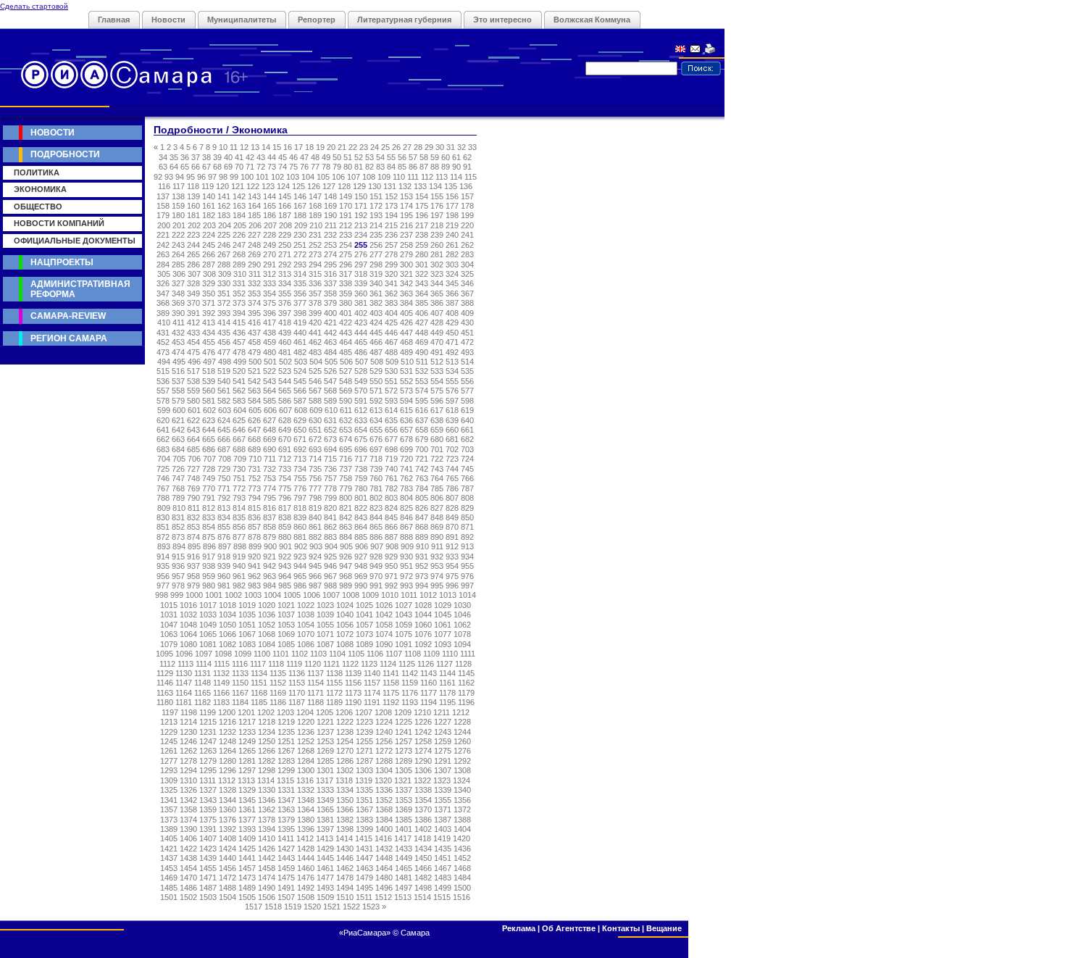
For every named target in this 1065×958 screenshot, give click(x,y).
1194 (428, 702)
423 (360, 322)
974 (436, 576)
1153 (296, 682)
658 (421, 429)
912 (452, 546)
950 (391, 566)
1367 (364, 809)
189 (315, 215)
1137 (315, 673)
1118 (276, 663)
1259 (442, 741)
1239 (364, 732)
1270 (345, 750)
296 (345, 264)
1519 (292, 906)
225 (223, 234)
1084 (266, 644)
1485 (169, 887)
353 (254, 293)
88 (434, 166)
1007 (331, 595)
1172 (334, 692)
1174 (372, 692)
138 (178, 196)
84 (391, 166)
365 (436, 293)
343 (421, 283)
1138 (334, 673)
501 (270, 361)
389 (163, 313)
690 (269, 449)
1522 (351, 906)
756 (315, 478)
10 (223, 147)
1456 (227, 868)
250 (284, 245)
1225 (403, 721)
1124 (388, 663)
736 (330, 469)
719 (391, 458)
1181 (183, 702)
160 (193, 205)
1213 (169, 721)
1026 (384, 605)
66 (195, 166)
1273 (403, 750)
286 (193, 264)
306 (178, 274)
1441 (247, 858)
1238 (345, 732)
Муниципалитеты (241, 19)
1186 (278, 702)
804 (406, 497)
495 (178, 361)
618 (452, 410)
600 (178, 410)
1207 (363, 712)
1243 (442, 732)
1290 (423, 761)
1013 (447, 595)
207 (270, 225)
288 (223, 264)
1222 (345, 721)
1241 (403, 732)
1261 (169, 750)
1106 (375, 653)
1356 (462, 800)
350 (208, 293)
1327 (208, 790)
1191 (372, 702)
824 (391, 508)
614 (391, 410)
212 (345, 225)
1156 (353, 682)
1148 (202, 682)
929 (391, 556)
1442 (266, 858)
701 (436, 449)
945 (315, 566)
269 (254, 254)
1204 (305, 712)
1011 (409, 595)
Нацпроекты (61, 262)
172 (376, 205)
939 (223, 566)
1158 (391, 682)
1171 (315, 692)
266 (208, 254)
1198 (188, 712)
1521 (332, 906)
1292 (462, 761)
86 (413, 166)
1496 (384, 887)
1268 (305, 750)
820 (330, 508)
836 (254, 517)
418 (284, 322)
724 (467, 458)
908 (391, 546)
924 (315, 556)
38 (206, 157)
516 (178, 371)
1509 (325, 897)
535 (467, 371)
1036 (266, 614)
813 (223, 508)
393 (223, 313)
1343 (208, 800)
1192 (391, 702)
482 (299, 352)
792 (223, 497)
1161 (447, 682)
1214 (188, 721)
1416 (383, 838)
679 (421, 439)
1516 (461, 897)
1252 (305, 741)
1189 (334, 702)
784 (421, 488)
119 (207, 186)
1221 (325, 721)
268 (239, 254)
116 (164, 186)
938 (208, 566)
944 (299, 566)
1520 (312, 906)
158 (163, 205)
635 (391, 420)
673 (330, 439)
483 (315, 352)
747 (178, 478)
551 (391, 381)
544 (284, 381)
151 (376, 196)
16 (287, 147)
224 (208, 234)
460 (284, 342)
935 (163, 566)
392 (208, 313)
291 (269, 264)
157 (467, 196)
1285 (325, 761)
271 (284, 254)
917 (208, 556)
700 (421, 449)
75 (293, 166)
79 (337, 166)
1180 (164, 702)
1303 (364, 770)
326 (163, 283)
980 (208, 585)
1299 (286, 770)
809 (163, 508)
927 (360, 556)
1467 (442, 868)
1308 (462, 770)
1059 (403, 624)
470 (436, 342)
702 (452, 449)
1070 (305, 634)
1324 (461, 780)
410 (163, 322)
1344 (227, 800)
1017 (208, 605)
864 (360, 526)
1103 (318, 653)
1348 (305, 800)
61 (456, 157)
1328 (227, 790)
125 (298, 186)
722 (436, 458)
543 (269, 381)
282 (452, 254)
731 (254, 469)
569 (345, 390)
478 (239, 352)
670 (284, 439)
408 (452, 313)
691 (284, 449)
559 (193, 390)
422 (345, 322)
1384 (384, 819)
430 (467, 322)
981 (223, 585)
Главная (114, 19)
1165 (202, 692)
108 (368, 176)
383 (391, 303)
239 (436, 234)
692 (299, 449)
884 (345, 537)
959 (208, 576)
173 (391, 205)
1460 (305, 868)
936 (178, 566)
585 (269, 400)
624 (223, 420)
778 (330, 488)
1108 (412, 653)
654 (360, 429)
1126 (425, 663)
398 (299, 313)
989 (345, 585)
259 (421, 245)
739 (376, 469)
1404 (462, 829)
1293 (169, 770)
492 (452, 352)
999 (176, 595)
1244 (462, 732)
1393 (247, 829)
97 (212, 176)
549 (360, 381)
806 (436, 497)
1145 (466, 673)
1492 (305, 887)
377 (299, 303)
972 (406, 576)
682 (467, 439)
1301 (325, 770)
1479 (364, 877)
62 (467, 157)
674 (345, 439)
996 (452, 585)
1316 (305, 780)
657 (406, 429)
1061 (442, 624)
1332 (305, 790)
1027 (403, 605)
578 (163, 400)
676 (376, 439)
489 (406, 352)
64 (174, 166)
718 (376, 458)
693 (315, 449)
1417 (403, 838)
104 (307, 176)
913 (467, 546)
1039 (325, 614)
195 (406, 215)
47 (304, 157)
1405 (169, 838)
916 (193, 556)
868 (421, 526)
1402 (423, 829)
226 (239, 234)
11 (234, 147)
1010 (389, 595)
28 (418, 147)
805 (421, 497)
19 (320, 147)
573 (406, 390)
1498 (423, 887)
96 (201, 176)
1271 (364, 750)
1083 (247, 644)
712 (284, 458)
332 (254, 283)
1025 (364, 605)
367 (467, 293)
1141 (391, 673)
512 (436, 361)
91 (467, 166)
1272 (384, 750)
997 (467, 585)
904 (331, 546)
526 (330, 371)
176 (436, 205)
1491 (286, 887)
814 (239, 508)
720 (406, 458)
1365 (325, 809)
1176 (409, 692)
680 (436, 439)
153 (406, 196)
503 (300, 361)
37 (195, 157)
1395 (286, 829)
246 (223, 245)
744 (452, 469)
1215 (208, 721)
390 (178, 313)
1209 (403, 712)
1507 (286, 897)
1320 (383, 780)
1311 (207, 780)
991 (376, 585)
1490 (266, 887)
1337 (403, 790)
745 (467, 469)
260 (436, 245)
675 (360, 439)
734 (299, 469)
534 (452, 371)
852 (178, 526)
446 (391, 332)
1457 (247, 868)
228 (269, 234)
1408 (227, 838)
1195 (447, 702)
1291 (442, 761)
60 (445, 157)
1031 (169, 614)
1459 (286, 868)
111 (413, 176)
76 (304, 166)
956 (163, 576)
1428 (305, 848)
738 (360, 469)
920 (254, 556)
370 (193, 303)
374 (254, 303)
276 (360, 254)
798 (315, 497)
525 (315, 371)
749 (208, 478)
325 (467, 274)
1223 (364, 721)
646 (239, 429)
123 (268, 186)
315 (315, 274)
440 (299, 332)
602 (209, 410)
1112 (167, 663)
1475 (286, 877)
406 (421, 313)
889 (421, 537)
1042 (384, 614)
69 (228, 166)
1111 (467, 653)
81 (358, 166)
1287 (364, 761)
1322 (422, 780)
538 (193, 381)
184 (239, 215)
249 (269, 245)
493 (467, 352)
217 (421, 225)
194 (391, 215)
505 (331, 361)
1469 (169, 877)
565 (284, 390)
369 (178, 303)
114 (456, 176)
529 (376, 371)
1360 (227, 809)
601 (194, 410)
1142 (409, 673)
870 (452, 526)
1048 (188, 624)
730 (239, 469)
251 (299, 245)
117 (178, 186)
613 (376, 410)
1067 (247, 634)
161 (208, 205)
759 (360, 478)
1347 (286, 800)
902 (300, 546)
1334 (345, 790)
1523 (371, 906)
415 (239, 322)
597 (452, 400)
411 (178, 322)
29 (429, 147)
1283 (286, 761)
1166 (221, 692)
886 (376, 537)
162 (223, 205)
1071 (325, 634)
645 (223, 429)
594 (406, 400)
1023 (325, 605)
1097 (203, 653)
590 (345, 400)
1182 (202, 702)
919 (239, 556)
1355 (442, 800)
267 (223, 254)
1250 (266, 741)
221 (163, 234)
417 (269, 322)
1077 (442, 634)
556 (467, 381)
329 (208, 283)
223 (193, 234)
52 (358, 157)
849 (452, 517)
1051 (247, 624)
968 (345, 576)
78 (326, 166)
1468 (462, 868)
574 (421, 390)
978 (178, 585)
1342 (188, 800)
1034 (227, 614)
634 (376, 420)
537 (178, 381)
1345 (247, 800)
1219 (286, 721)
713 (299, 458)
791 (208, 497)
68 (217, 166)
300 (406, 264)
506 (346, 361)
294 (315, 264)
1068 (266, 634)
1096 (184, 653)
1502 (188, 897)
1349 (325, 800)
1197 (170, 712)
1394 (266, 829)
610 (331, 410)
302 (436, 264)
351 (223, 293)
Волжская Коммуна (592, 19)
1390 (188, 829)
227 (254, 234)
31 (450, 147)
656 (391, 429)
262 (467, 245)
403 (376, 313)
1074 (384, 634)
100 (247, 176)
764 (436, 478)
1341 (169, 800)
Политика (36, 172)
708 (224, 458)
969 (360, 576)
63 (163, 166)
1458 (266, 868)
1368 (384, 809)
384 (406, 303)
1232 (227, 732)
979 (193, 585)
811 (194, 508)
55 (391, 157)
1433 (403, 848)
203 (209, 225)
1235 (286, 732)
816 (269, 508)
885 (360, 537)
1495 (364, 887)
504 (315, 361)
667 (239, 439)
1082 (227, 644)
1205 (324, 712)
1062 (462, 624)
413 (208, 322)
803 (391, 497)
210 (315, 225)
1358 (188, 809)
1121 (331, 663)
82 (369, 166)
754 (284, 478)
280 (421, 254)
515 (163, 371)
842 (345, 517)
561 (223, 390)
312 (269, 274)
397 (284, 313)
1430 (345, 848)
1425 (247, 848)
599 (163, 410)
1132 (221, 673)
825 (406, 508)
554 (436, 381)
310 (239, 274)
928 (376, 556)
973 (421, 576)
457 (239, 342)
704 (163, 458)
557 (163, 390)
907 (376, 546)
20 (331, 147)
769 (193, 488)
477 (223, 352)
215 (391, 225)
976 (467, 576)
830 (163, 517)
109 (383, 176)
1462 (345, 868)
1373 (169, 819)
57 (413, 157)
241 (467, 234)
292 (284, 264)
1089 (364, 644)
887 (391, 537)
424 (376, 322)
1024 (345, 605)
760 (376, 478)
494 (163, 361)
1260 (462, 741)
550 (376, 381)
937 (193, 566)
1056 (345, 624)
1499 (442, 887)
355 (284, 293)
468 (406, 342)
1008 (350, 595)
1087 (325, 644)
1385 (403, 819)
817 (284, 508)
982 (239, 585)
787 (467, 488)
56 (402, 157)
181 (193, 215)
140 (208, 196)
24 (374, 147)
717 (360, 458)
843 (360, 517)
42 (250, 157)
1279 (208, 761)
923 (299, 556)
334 (284, 283)
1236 (305, 732)
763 (421, 478)
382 (376, 303)
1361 (247, 809)
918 (223, 556)
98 (223, 176)
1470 (188, 877)
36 (184, 157)
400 (330, 313)
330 (223, 283)
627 (269, 420)
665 (208, 439)
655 (376, 429)
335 (299, 283)
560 (208, 390)
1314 (266, 780)
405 (406, 313)
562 (239, 390)
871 (467, 526)
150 (360, 196)
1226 (423, 721)
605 (255, 410)
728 (208, 469)
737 (345, 469)
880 (284, 537)
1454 (188, 868)
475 (193, 352)
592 (376, 400)
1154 (315, 682)
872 (163, 537)
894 (178, 546)
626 (254, 420)
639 (452, 420)
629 (299, 420)
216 (406, 225)
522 (269, 371)
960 (223, 576)
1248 (227, 741)
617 (436, 410)
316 (330, 274)
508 (376, 361)
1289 (403, 761)
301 (421, 264)
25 (385, 147)
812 (208, 508)
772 (239, 488)
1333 (325, 790)
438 (269, 332)
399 (315, 313)
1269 (325, 750)
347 (163, 293)
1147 (183, 682)
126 (313, 186)
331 (239, 283)
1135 (278, 673)
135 (450, 186)
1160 (428, 682)
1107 (393, 653)
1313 (246, 780)
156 (452, 196)
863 (345, 526)
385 (421, 303)
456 (223, 342)
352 (239, 293)
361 (376, 293)
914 (163, 556)
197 (436, 215)
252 (315, 245)
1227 (442, 721)
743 (436, 469)
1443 (286, 858)
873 (178, 537)
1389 (169, 829)
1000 (194, 595)
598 (467, 400)
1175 (391, 692)
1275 (442, 750)
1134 (259, 673)
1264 (227, 750)
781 (376, 488)
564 (269, 390)
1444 (305, 858)
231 (315, 234)
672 (315, 439)
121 (237, 186)
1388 (462, 819)
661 (467, 429)
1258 (423, 741)
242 (163, 245)
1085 (286, 644)
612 (360, 410)
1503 (208, 897)
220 (467, 225)
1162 (466, 682)
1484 (462, 877)
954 (452, 566)
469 (421, 342)
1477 (325, 877)
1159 (409, 682)
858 (269, 526)
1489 (247, 887)
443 (345, 332)
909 (407, 546)
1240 (384, 732)
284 (163, 264)
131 (389, 186)
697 (376, 449)
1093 (442, 644)
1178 (447, 692)
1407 (208, 838)
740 (391, 469)
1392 (227, 829)
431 (163, 332)
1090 (384, 644)
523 (284, 371)
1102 (299, 653)
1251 (286, 741)
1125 (406, 663)
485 (345, 352)
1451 (442, 858)
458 (254, 342)
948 (360, 566)
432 (178, 332)
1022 (305, 605)
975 (452, 576)
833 (208, 517)
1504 (227, 897)
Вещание (664, 928)
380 (345, 303)
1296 (227, 770)
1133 (240, 673)
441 (315, 332)
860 (299, 526)
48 (315, 157)
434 (208, 332)
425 (391, 322)
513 (452, 361)
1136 (296, 673)
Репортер (316, 19)
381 (360, 303)
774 (269, 488)
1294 (188, 770)
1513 (403, 897)
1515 (442, 897)
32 (461, 147)
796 (284, 497)
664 (193, 439)
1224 (384, 721)
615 (406, 410)
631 (330, 420)
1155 (334, 682)
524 (299, 371)
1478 (345, 877)
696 (360, 449)
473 (163, 352)
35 (174, 157)
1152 (278, 682)
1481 (403, 877)
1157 (372, 682)
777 (315, 488)
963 (269, 576)
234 (360, 234)
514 (467, 361)
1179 (466, 692)
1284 (305, 761)
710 (255, 458)
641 (163, 429)
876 (223, 537)
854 (208, 526)
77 (315, 166)
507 (361, 361)
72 (260, 166)
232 (330, 234)
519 (223, 371)
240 (452, 234)
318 (360, 274)
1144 (447, 673)
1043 (403, 614)
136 (465, 186)
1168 (259, 692)
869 (436, 526)
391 (193, 313)
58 (423, 157)
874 (193, 537)
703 (467, 449)
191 (345, 215)
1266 (266, 750)
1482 (423, 877)
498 (224, 361)
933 (452, 556)
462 (315, 342)
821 (345, 508)
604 (239, 410)
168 (315, 205)
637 (421, 420)
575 (436, 390)
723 (452, 458)
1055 (325, 624)
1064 (188, 634)
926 (345, 556)
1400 (384, 829)
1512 (383, 897)
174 (406, 205)
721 (421, 458)
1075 (403, 634)
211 (331, 225)
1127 (444, 663)
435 (223, 332)
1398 (345, 829)
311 (254, 274)
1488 (227, 887)
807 (452, 497)
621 (178, 420)
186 (269, 215)
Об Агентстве (569, 928)
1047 (169, 624)
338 (345, 283)
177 (452, 205)
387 (452, 303)
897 (224, 546)
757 (330, 478)
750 (223, 478)
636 (406, 420)
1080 (188, 644)
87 (423, 166)
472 (467, 342)
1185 (259, 702)
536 (163, 381)
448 (421, 332)
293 (299, 264)
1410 (266, 838)
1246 (188, 741)
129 (359, 186)
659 (436, 429)
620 (163, 420)
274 (330, 254)
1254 (345, 741)
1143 (428, 673)
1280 (227, 761)
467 (391, 342)
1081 (208, 644)
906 (361, 546)
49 (326, 157)
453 (178, 342)
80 (347, 166)
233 (345, 234)
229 (284, 234)
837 (269, 517)
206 (255, 225)
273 (315, 254)
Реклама (518, 928)
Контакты (621, 928)
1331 (286, 790)
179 (163, 215)
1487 (208, 887)
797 (299, 497)
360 (360, 293)
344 (436, 283)
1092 (423, 644)
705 (178, 458)
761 (391, 478)
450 (452, 332)
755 (299, 478)
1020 (266, 605)
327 (178, 283)
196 (421, 215)
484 (330, 352)
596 (436, 400)
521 (254, 371)
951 (406, 566)
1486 (188, 887)
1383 (364, 819)
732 (269, 469)
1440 (227, 858)
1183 (221, 702)
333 (269, 283)
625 (239, 420)
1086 (305, 644)
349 (193, 293)
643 (193, 429)
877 (239, 537)
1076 (423, 634)
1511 (364, 897)
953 (436, 566)
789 (178, 497)
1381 (325, 819)
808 (467, 497)
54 (380, 157)
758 (345, 478)
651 (315, 429)
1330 (266, 790)
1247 (208, 741)
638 (436, 420)
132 (405, 186)
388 (467, 303)
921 (269, 556)
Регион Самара (68, 338)
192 (360, 215)
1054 (305, 624)
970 (376, 576)
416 (254, 322)
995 (436, 585)
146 (299, 196)
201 (178, 225)
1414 (344, 838)
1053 (286, 624)
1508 (305, 897)
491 (436, 352)
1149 (221, 682)
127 (328, 186)
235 (376, 234)
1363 (286, 809)
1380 (305, 819)
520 (239, 371)
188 (299, 215)
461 (299, 342)
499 (239, 361)
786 (452, 488)
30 (439, 147)
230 (299, 234)
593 (391, 400)
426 (406, 322)
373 (239, 303)
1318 (344, 780)
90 (456, 166)
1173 (353, 692)
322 (421, 274)
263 (163, 254)
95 (190, 176)
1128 (463, 663)
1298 (266, 770)
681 (452, 439)
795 (269, 497)
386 (436, 303)
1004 (272, 595)
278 (391, 254)
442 (330, 332)
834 (223, 517)
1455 (208, 868)
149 (345, 196)
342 (406, 283)
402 (360, 313)
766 (467, 478)
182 (208, 215)
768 (178, 488)
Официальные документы (74, 240)
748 (193, 478)
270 (269, 254)
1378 (266, 819)
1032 (188, 614)
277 (376, 254)
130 (374, 186)
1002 (233, 595)
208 (285, 225)
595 (421, 400)
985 (284, 585)
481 (284, 352)
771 (223, 488)
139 (193, 196)
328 (193, 283)
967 (330, 576)
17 (298, 147)
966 (315, 576)
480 (269, 352)
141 (223, 196)
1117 (258, 663)
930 (406, 556)
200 (163, 225)
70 (239, 166)
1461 (325, 868)
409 (467, 313)
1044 (423, 614)
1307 (442, 770)
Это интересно (502, 19)
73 (271, 166)
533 (436, 371)
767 (163, 488)
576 (452, 390)
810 (178, 508)
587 (299, 400)
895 (194, 546)
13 (255, 147)
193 (376, 215)
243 (178, 245)
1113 (185, 663)
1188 (315, 702)
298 (376, 264)
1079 (169, 644)
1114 (204, 663)
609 (315, 410)
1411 (285, 838)
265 (193, 254)
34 (163, 157)
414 (223, 322)
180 (178, 215)
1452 (462, 858)
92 (158, 176)
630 (315, 420)
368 (163, 303)
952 (421, 566)
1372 (462, 809)
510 (407, 361)
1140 (372, 673)
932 (436, 556)
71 (250, 166)
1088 (345, 644)
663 (178, 439)
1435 (442, 848)
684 (178, 449)
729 (223, 469)
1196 (466, 702)
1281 (247, 761)
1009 (370, 595)
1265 (247, 750)
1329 (247, 790)
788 (163, 497)
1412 (305, 838)
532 (421, 371)
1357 (169, 809)
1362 (266, 809)
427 (421, 322)
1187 (296, 702)
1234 (266, 732)
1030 (462, 605)
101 (262, 176)
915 (178, 556)
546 (315, 381)
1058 (384, 624)
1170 (296, 692)
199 (467, 215)
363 (406, 293)
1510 (345, 897)
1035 (247, 614)
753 (269, 478)
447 (406, 332)
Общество (38, 206)
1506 (266, 897)
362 (391, 293)
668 (254, 439)
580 (193, 400)
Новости (168, 19)
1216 (227, 721)
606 (270, 410)
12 (244, 147)
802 (376, 497)
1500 (462, 887)
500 (255, 361)
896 (209, 546)
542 (254, 381)
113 (441, 176)
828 (452, 508)
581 (208, 400)
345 (452, 283)
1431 (364, 848)
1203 (285, 712)
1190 (353, 702)
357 (315, 293)
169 (330, 205)
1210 (422, 712)
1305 (403, 770)
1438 (188, 858)
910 (422, 546)
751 (239, 478)
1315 (285, 780)
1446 (345, 858)
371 (208, 303)
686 (208, 449)
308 (209, 274)
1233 (247, 732)
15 (276, 147)
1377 (247, 819)
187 (284, 215)
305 (163, 274)
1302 (345, 770)
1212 (460, 712)
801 (360, 497)
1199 (207, 712)
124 (283, 186)
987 (315, 585)
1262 (188, 750)
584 (254, 400)
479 (254, 352)
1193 (409, 702)
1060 (423, 624)
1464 (384, 868)
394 (239, 313)
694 (330, 449)
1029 (442, 605)
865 (376, 526)
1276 (462, 750)
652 (330, 429)
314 (299, 274)
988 (330, 585)
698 (391, 449)
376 (284, 303)
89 (445, 166)
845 (391, 517)
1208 (383, 712)
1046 (462, 614)
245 (208, 245)
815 (254, 508)
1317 (324, 780)
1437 (169, 858)
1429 (325, 848)
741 (406, 469)
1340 (462, 790)
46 (293, 157)
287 (208, 264)
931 (421, 556)
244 (193, 245)
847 (421, 517)
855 (223, 526)
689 (254, 449)
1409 (247, 838)
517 (193, 371)
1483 (442, 877)
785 (436, 488)
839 (299, 517)
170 (345, 205)
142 (239, 196)
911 (437, 546)
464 (345, 342)
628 (284, 420)
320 (391, 274)
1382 (345, 819)
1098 (223, 653)
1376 (227, 819)
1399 (364, 829)
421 (330, 322)
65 (184, 166)
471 (452, 342)
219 (452, 225)
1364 (305, 809)
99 (234, 176)
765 (452, 478)
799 (330, 497)
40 (228, 157)
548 (345, 381)
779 (345, 488)
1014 (467, 595)
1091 (403, 644)
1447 (364, 858)
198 (452, 215)
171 (360, 205)
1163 (164, 692)
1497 (403, 887)
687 (223, 449)
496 (194, 361)
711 (270, 458)
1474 (266, 877)
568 (330, 390)
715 (330, 458)
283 (467, 254)
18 (309, 147)
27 (407, 147)
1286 (345, 761)
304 (467, 264)
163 (239, 205)
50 (337, 157)
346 (467, 283)
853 (193, 526)
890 (436, 537)
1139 (353, 673)
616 (421, 410)
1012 (428, 595)
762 (406, 478)
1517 (253, 906)
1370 (423, 809)
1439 (208, 858)
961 (239, 576)
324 (452, 274)
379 (330, 303)
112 (427, 176)
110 (399, 176)
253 (330, 245)
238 (421, 234)
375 (269, 303)
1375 (208, 819)
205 (239, 225)
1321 (403, 780)
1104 (337, 653)
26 (396, 147)
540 (223, 381)
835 (239, 517)
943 (284, 566)
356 (299, 293)
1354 (423, 800)
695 (345, 449)
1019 (247, 605)
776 (299, 488)
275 (345, 254)
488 (391, 352)
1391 (208, 829)
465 (360, 342)
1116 (240, 663)
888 (406, 537)
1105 (356, 653)
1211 (441, 712)
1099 (242, 653)
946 (330, 566)
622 (193, 420)
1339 (442, 790)
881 (299, 537)
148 (330, 196)
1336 (384, 790)
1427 (286, 848)
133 (420, 186)
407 (436, 313)
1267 (286, 750)
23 (363, 147)
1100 (262, 653)
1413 (324, 838)
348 (178, 293)
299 (391, 264)
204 (224, 225)
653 (345, 429)
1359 (208, 809)
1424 (227, 848)
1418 (422, 838)
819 (315, 508)
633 (360, 420)
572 (391, 390)
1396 (305, 829)
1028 (423, 605)
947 (345, 566)
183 (223, 215)
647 (254, 429)
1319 (363, 780)
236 (391, 234)
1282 (266, 761)
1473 (247, 877)
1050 (227, 624)
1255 (364, 741)
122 (252, 186)
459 (269, 342)
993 (406, 585)
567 (315, 390)
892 (467, 537)
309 (224, 274)
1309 (169, 780)
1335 (364, 790)
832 (193, 517)
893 (163, 546)
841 (330, 517)
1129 (164, 673)
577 (467, 390)
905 (346, 546)
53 (369, 157)
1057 (364, 624)
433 (193, 332)
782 (391, 488)
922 (284, 556)
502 (285, 361)
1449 (403, 858)
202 (194, 225)
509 (391, 361)
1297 (247, 770)
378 (315, 303)
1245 (169, 741)
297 (360, 264)
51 (347, 157)
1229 (169, 732)
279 (406, 254)
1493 (325, 887)
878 (254, 537)
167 (299, 205)
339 (360, 283)
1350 (345, 800)
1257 (403, 741)
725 (163, 469)
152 (391, 196)
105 (323, 176)
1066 (227, 634)
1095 (164, 653)
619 (467, 410)
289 (239, 264)
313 (284, 274)
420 (315, 322)
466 (376, 342)
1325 (169, 790)
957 (178, 576)
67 (206, 166)
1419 (442, 838)
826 (421, 508)
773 (254, 488)
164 (254, 205)
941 (254, 566)
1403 (442, 829)
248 (254, 245)
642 (178, 429)
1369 (403, 809)
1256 (384, 741)
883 (330, 537)
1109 (431, 653)
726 (178, 469)
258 (406, 245)
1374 (188, 819)
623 (208, 420)
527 (345, 371)
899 (255, 546)
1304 (384, 770)
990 (360, 585)
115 (470, 176)
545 (299, 381)
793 (239, 497)
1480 (384, 877)
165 (269, 205)
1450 (423, 858)
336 (315, 283)
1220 (305, 721)
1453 (169, 868)
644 (208, 429)
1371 (442, 809)
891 (452, 537)
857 (254, 526)
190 (330, 215)
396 (269, 313)
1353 (403, 800)
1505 (247, 897)
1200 (226, 712)
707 (209, 458)
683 (163, 449)
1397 (325, 829)
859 (284, 526)
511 (422, 361)
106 (338, 176)
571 (376, 390)
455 (208, 342)
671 (299, 439)
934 (467, 556)
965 (299, 576)
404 (391, 313)
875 (208, 537)
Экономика (40, 189)
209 (300, 225)
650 (299, 429)
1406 (188, 838)
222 (178, 234)
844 (376, 517)
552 (406, 381)
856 (239, 526)
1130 (183, 673)
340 (376, 283)
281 (436, 254)
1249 (247, 741)
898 (239, 546)
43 (260, 157)
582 (223, 400)
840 (315, 517)
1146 (164, 682)
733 (284, 469)
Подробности (65, 154)
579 (178, 400)
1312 (226, 780)
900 (270, 546)
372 (223, 303)
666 (223, 439)
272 (299, 254)
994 (421, 585)
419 (299, 322)
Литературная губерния (404, 19)
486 (360, 352)
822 (360, 508)
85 (402, 166)
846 (406, 517)
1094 (462, 644)
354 (269, 293)
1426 (266, 848)
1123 (369, 663)
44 (271, 157)
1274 (423, 750)
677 (391, 439)
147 (315, 196)
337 (330, 283)
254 (345, 245)
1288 (384, 761)
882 (315, 537)
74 (282, 166)
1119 (294, 663)
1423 (208, 848)
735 (315, 469)
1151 (259, 682)
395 (254, 313)
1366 (345, 809)
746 (163, 478)
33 (472, 147)
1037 (286, 614)
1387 (442, 819)
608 (300, 410)
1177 (428, 692)
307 (194, 274)
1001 (213, 595)
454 (193, 342)
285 (178, 264)
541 (239, 381)
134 (435, 186)
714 (315, 458)
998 (161, 595)
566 (299, 390)
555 (452, 381)
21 (342, 147)
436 (239, 332)
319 (376, 274)
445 (376, 332)
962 (254, 576)
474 (178, 352)
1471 (208, 877)
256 (376, 245)
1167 (240, 692)
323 (436, 274)
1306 (423, 770)
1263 (208, 750)
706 (194, 458)
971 (391, 576)
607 (285, 410)
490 (421, 352)
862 (330, 526)
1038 (305, 614)
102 (277, 176)
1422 (188, 848)
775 (284, 488)
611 (346, 410)
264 (178, 254)
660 (452, 429)
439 (284, 332)
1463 (364, 868)
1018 (227, 605)
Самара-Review (68, 316)
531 (406, 371)
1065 (208, 634)
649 (284, 429)
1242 (423, 732)
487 (376, 352)
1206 (344, 712)
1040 (345, 614)
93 (168, 176)
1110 (450, 653)
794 (254, 497)
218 (436, 225)
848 (436, 517)
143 (254, 196)
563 (254, 390)
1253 (325, 741)
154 (421, 196)
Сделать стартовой (34, 6)
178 (467, 205)
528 (360, 371)
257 (391, 245)
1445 (325, 858)
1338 (423, 790)
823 (376, 508)
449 (436, 332)
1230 (188, 732)
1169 (278, 692)
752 (254, 478)
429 (452, 322)
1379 (286, 819)
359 (345, 293)
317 (345, 274)
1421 (169, 848)
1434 (423, 848)
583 (239, 400)
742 (421, 469)
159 (178, 205)
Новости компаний (59, 223)
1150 (240, 682)
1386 (423, 819)
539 (208, 381)
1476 (305, 877)
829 (467, 508)
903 (315, 546)
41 (239, 157)
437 (254, 332)
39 (217, 157)
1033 (208, 614)
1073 (364, 634)
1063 (169, 634)
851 (163, 526)
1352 (384, 800)
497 (209, 361)
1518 (273, 906)
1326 (188, 790)
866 (391, 526)
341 (391, 283)
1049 (208, 624)
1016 (188, 605)
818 (299, 508)
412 (193, 322)
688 (239, 449)
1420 (461, 838)
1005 (292, 595)
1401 (403, 829)
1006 (311, 595)
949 (376, 566)
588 (315, 400)
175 (421, 205)
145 (284, 196)
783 (406, 488)
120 (222, 186)
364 (421, 293)
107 (353, 176)
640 (467, 420)
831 (178, 517)
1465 (403, 868)
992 (391, 585)
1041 (364, 614)
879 (269, 537)
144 (269, 196)
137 (163, 196)
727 (193, 469)
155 (436, 196)
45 (282, 157)
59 (434, 157)
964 (284, 576)
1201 (246, 712)
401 (345, 313)
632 (345, 420)
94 (179, 176)
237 (406, 234)
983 (254, 585)
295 (330, 264)
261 (452, 245)
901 (285, 546)
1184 (240, 702)
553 (421, 381)
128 (344, 186)
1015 (169, 605)
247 (239, 245)
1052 (266, 624)
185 (254, 215)
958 (193, 576)
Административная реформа (80, 289)
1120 (312, 663)
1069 (286, 634)
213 (360, 225)
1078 (462, 634)
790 (193, 497)
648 (269, 429)
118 (193, 186)
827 (436, 508)
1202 (266, 712)
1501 (169, 897)
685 (193, 449)
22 (352, 147)
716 (345, 458)
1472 (227, 877)
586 (284, 400)
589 (330, 400)
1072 (345, 634)
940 (239, 566)
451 (467, 332)
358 (330, 293)
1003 (253, 595)
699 (406, 449)
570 (360, 390)
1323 (442, 780)
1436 (462, 848)
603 (224, 410)
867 (406, 526)
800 (345, 497)
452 (163, 342)
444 (360, 332)
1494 (345, 887)
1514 (422, 897)
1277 (169, 761)
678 (406, 439)
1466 (423, 868)
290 (254, 264)
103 (292, 176)
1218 (266, 721)
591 (360, 400)
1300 (305, 770)
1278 (188, 761)
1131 (202, 673)
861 (315, 526)
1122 (350, 663)
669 (269, 439)
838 (284, 517)
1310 (188, 780)
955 (467, 566)
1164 (183, 692)
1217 (247, 721)
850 (467, 517)
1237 (325, 732)
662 (163, 439)
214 (376, 225)
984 (269, 585)
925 (330, 556)
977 (163, 585)
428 (436, 322)
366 (452, 293)
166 (284, 205)
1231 (208, 732)
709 (239, 458)
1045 (442, 614)
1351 (364, 800)
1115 (222, 663)
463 (330, 342)
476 (208, 352)
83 (380, 166)
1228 (462, 721)
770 (208, 488)
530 (391, 371)
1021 (286, 605)
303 (452, 264)
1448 (384, 858)
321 (406, 274)
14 (266, 147)
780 (360, 488)
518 (208, 371)
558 (178, 390)
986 (299, 585)
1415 (363, 838)
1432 (384, 848)
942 (269, 566)
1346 (266, 800)
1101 (280, 653)
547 (330, 381)
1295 (208, 770)
